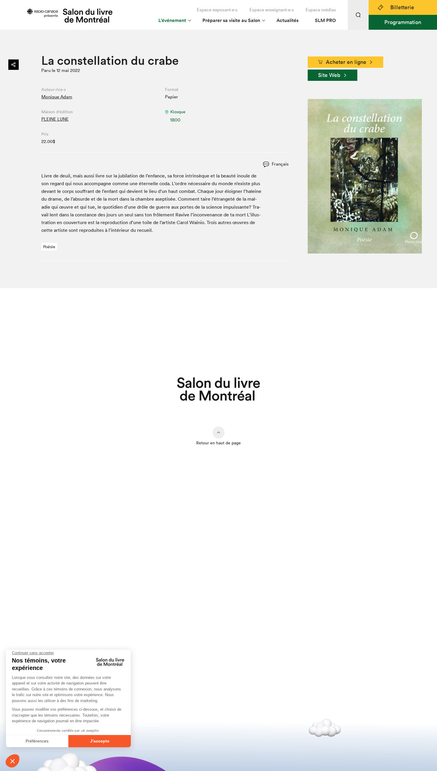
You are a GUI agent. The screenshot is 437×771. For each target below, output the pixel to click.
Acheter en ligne (346, 62)
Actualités (287, 20)
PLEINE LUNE (55, 119)
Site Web (329, 75)
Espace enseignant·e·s (271, 9)
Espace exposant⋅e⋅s (217, 9)
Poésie (49, 246)
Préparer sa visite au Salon (231, 20)
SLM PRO (325, 20)
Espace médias (321, 9)
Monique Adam (56, 97)
